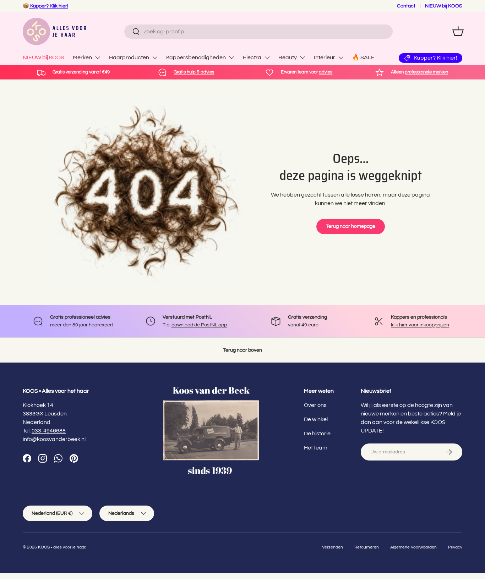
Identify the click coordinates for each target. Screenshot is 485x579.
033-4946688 (49, 431)
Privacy (455, 547)
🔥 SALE (363, 57)
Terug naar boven (242, 350)
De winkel (316, 419)
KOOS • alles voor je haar (61, 547)
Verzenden (332, 547)
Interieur (324, 57)
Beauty (287, 57)
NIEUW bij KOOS (443, 6)
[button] (458, 31)
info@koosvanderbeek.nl (54, 439)
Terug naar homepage (350, 226)
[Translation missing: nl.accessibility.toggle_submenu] (97, 57)
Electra (252, 57)
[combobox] (258, 31)
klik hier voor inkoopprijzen (420, 324)
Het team (315, 448)
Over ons (315, 405)
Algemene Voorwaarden (413, 547)
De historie (317, 433)
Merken (82, 57)
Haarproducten (129, 57)
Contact (406, 6)
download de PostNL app (199, 324)
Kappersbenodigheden (196, 57)
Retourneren (366, 547)
